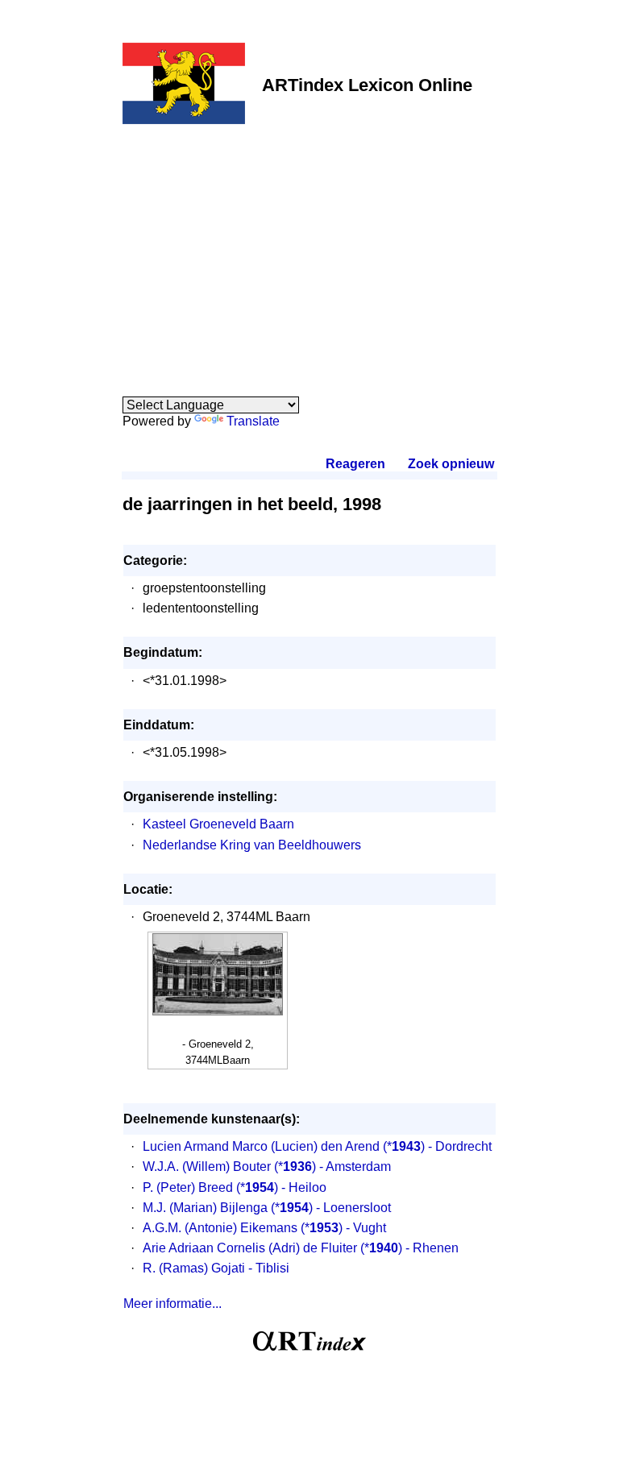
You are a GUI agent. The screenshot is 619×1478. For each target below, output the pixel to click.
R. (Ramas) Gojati (194, 1268)
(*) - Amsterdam (332, 1166)
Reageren (355, 464)
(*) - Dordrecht (437, 1146)
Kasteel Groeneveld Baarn (218, 824)
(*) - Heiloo (281, 1187)
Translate (253, 421)
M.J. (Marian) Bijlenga (205, 1207)
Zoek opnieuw (450, 464)
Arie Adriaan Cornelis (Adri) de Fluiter (250, 1248)
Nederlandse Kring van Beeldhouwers (252, 845)
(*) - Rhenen (409, 1248)
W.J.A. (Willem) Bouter (207, 1166)
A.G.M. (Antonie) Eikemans (220, 1228)
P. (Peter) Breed (188, 1187)
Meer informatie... (172, 1303)
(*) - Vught (343, 1228)
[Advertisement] (309, 251)
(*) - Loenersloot (331, 1207)
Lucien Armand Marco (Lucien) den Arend (261, 1146)
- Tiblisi (268, 1268)
